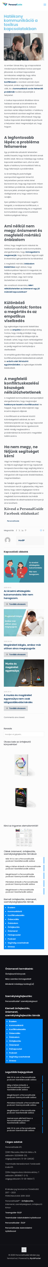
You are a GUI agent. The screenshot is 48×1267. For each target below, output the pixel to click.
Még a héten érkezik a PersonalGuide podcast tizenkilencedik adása (23, 867)
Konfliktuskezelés (16, 915)
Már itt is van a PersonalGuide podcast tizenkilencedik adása (20, 860)
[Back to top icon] (24, 1249)
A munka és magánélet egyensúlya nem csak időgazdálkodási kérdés (18, 699)
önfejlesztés (27, 1201)
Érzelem (11, 907)
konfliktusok (10, 82)
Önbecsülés (13, 919)
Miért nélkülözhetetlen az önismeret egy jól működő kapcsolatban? (22, 288)
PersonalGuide (13, 521)
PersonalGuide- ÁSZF (15, 1222)
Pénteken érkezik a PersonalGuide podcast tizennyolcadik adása (22, 883)
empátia (16, 329)
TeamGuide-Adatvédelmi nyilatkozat (23, 1217)
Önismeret (13, 931)
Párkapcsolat (14, 935)
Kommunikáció (15, 911)
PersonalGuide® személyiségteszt (21, 1001)
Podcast (12, 939)
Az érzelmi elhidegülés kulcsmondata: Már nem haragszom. (18, 594)
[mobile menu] (45, 5)
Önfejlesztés (14, 927)
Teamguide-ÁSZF (13, 1212)
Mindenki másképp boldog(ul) (19, 984)
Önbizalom (13, 923)
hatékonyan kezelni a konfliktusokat (21, 404)
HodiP (21, 540)
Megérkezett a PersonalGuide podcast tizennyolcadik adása (20, 875)
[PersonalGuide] (22, 4)
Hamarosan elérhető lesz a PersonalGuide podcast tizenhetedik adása (20, 1120)
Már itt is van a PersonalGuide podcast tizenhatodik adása (21, 1129)
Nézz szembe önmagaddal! (18, 979)
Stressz (11, 946)
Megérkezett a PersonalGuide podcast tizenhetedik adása (20, 891)
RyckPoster (35, 1258)
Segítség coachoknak (18, 942)
